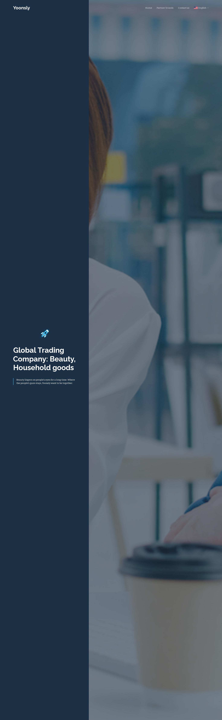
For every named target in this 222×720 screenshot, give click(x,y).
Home (148, 8)
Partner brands (165, 8)
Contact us (183, 8)
